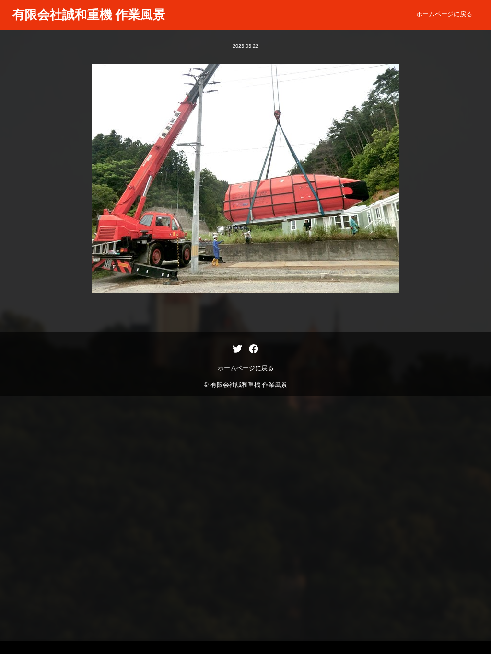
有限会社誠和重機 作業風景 (88, 14)
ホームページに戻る (444, 14)
